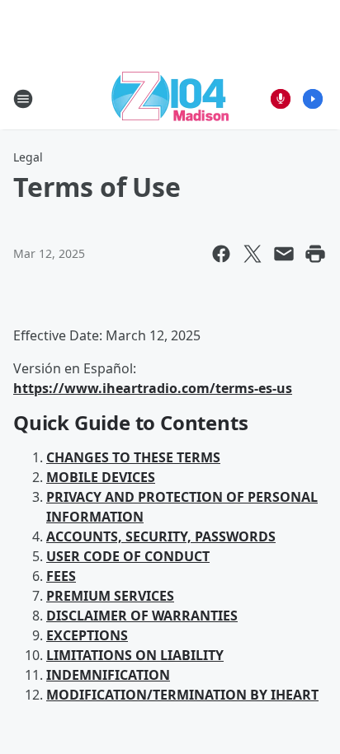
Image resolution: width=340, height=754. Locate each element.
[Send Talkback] (280, 99)
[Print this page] (315, 253)
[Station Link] (170, 98)
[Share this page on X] (252, 253)
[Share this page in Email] (283, 253)
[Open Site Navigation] (23, 99)
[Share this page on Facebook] (221, 253)
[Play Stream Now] (313, 99)
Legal (28, 157)
